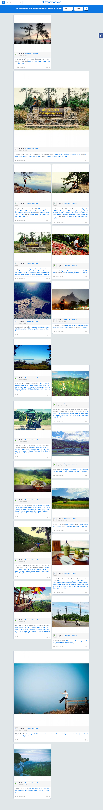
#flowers (72, 413)
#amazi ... (45, 385)
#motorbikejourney (23, 451)
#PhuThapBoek (38, 790)
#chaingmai (52, 734)
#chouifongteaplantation (73, 581)
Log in (79, 8)
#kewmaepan (29, 734)
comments (21, 67)
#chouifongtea (62, 581)
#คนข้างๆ (30, 61)
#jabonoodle (22, 509)
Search (21, 2)
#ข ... (16, 569)
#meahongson (38, 569)
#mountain (78, 413)
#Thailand (58, 734)
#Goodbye (82, 209)
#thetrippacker (38, 61)
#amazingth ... (39, 211)
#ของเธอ (24, 569)
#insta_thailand (49, 156)
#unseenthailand (24, 329)
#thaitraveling (72, 154)
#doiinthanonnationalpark (41, 734)
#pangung (30, 569)
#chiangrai (79, 582)
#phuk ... (40, 271)
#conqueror (37, 451)
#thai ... (47, 447)
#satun (41, 329)
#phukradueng (58, 154)
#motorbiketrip (29, 385)
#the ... (45, 627)
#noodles (18, 507)
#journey (32, 214)
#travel (78, 154)
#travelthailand (33, 271)
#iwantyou (33, 447)
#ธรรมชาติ (32, 788)
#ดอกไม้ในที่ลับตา (64, 413)
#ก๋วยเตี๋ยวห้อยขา (37, 505)
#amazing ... (80, 211)
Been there (33, 30)
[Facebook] (101, 35)
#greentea (70, 586)
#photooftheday (58, 156)
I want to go (33, 36)
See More (21, 63)
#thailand (65, 154)
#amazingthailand (24, 271)
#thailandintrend (27, 156)
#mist (42, 788)
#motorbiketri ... (39, 507)
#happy (67, 524)
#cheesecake (62, 586)
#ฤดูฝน (47, 567)
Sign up (67, 8)
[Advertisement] (70, 349)
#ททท (65, 156)
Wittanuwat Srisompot (31, 53)
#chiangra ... (84, 581)
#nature (55, 471)
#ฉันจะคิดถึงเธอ (59, 212)
